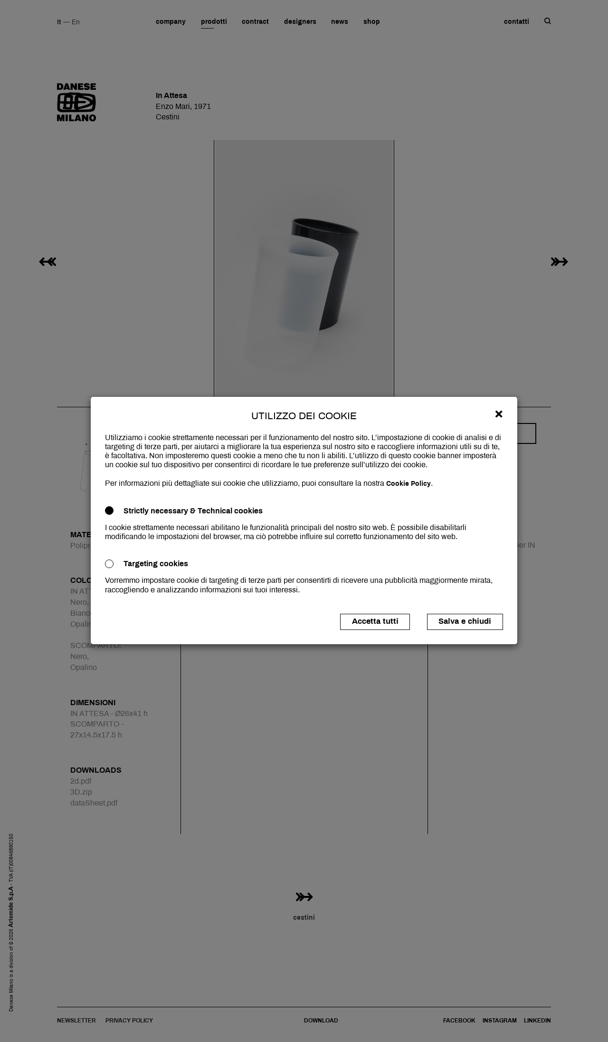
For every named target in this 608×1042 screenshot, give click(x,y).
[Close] (499, 414)
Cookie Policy (408, 483)
